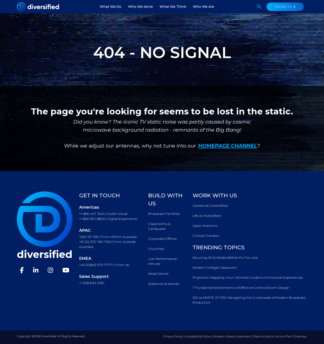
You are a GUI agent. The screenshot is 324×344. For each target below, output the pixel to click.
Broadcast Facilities (164, 214)
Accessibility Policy (198, 336)
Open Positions (205, 226)
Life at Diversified (207, 216)
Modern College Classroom (215, 268)
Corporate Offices (162, 239)
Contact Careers (206, 236)
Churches (156, 249)
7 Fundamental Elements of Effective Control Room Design (241, 288)
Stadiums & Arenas (163, 284)
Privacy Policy (173, 336)
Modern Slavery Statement (232, 336)
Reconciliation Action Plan (273, 336)
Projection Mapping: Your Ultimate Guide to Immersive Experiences (248, 277)
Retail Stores (158, 274)
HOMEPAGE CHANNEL (227, 146)
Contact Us (283, 6)
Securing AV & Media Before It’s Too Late (225, 258)
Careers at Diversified (210, 206)
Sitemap (300, 336)
